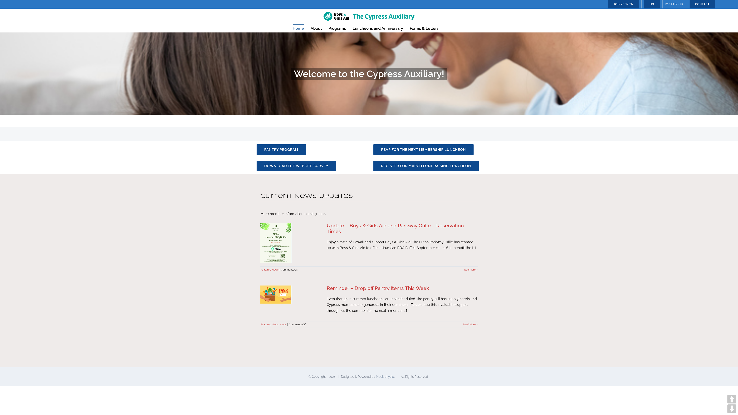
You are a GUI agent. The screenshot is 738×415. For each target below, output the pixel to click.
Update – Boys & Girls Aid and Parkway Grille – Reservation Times (395, 228)
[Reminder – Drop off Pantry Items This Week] (291, 295)
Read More (469, 269)
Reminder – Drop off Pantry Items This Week (378, 288)
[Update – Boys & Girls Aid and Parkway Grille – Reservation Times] (291, 243)
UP (731, 399)
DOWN (731, 408)
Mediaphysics (385, 376)
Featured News (269, 269)
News (283, 324)
